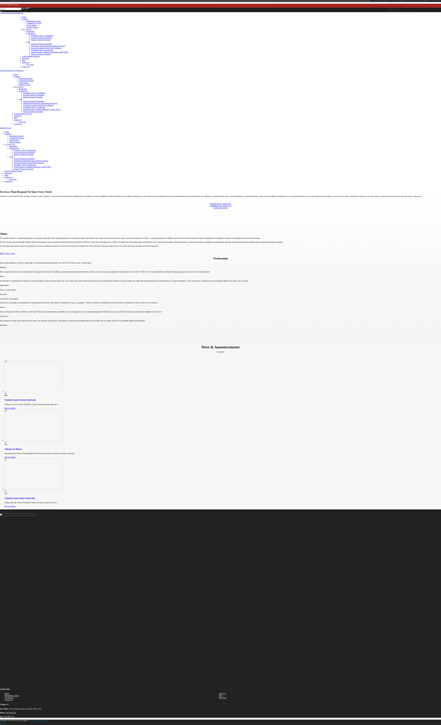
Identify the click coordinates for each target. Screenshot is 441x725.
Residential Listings (12, 696)
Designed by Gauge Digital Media (38, 720)
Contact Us (9, 700)
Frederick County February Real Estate (20, 400)
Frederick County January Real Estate (20, 498)
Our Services (9, 698)
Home (7, 694)
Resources (222, 698)
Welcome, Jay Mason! (13, 449)
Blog (220, 696)
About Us (222, 694)
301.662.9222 (11, 713)
